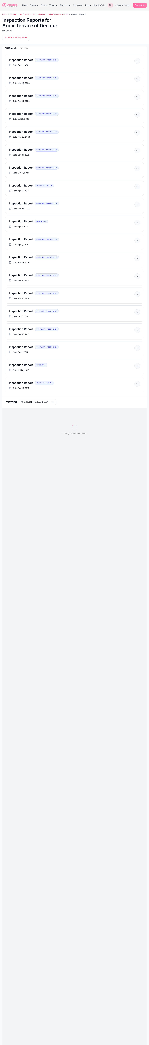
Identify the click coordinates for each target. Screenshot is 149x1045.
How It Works (99, 5)
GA (21, 14)
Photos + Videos (48, 5)
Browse (33, 5)
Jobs (87, 5)
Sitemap (13, 14)
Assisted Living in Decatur (35, 14)
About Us (64, 5)
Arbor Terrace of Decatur (58, 14)
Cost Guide (77, 5)
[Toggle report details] (137, 61)
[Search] (110, 5)
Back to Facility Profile (17, 37)
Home (24, 5)
